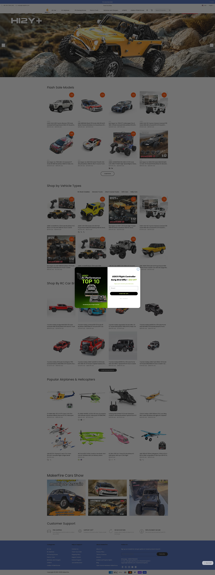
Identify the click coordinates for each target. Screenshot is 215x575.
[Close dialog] (138, 269)
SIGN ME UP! (123, 294)
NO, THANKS (124, 298)
